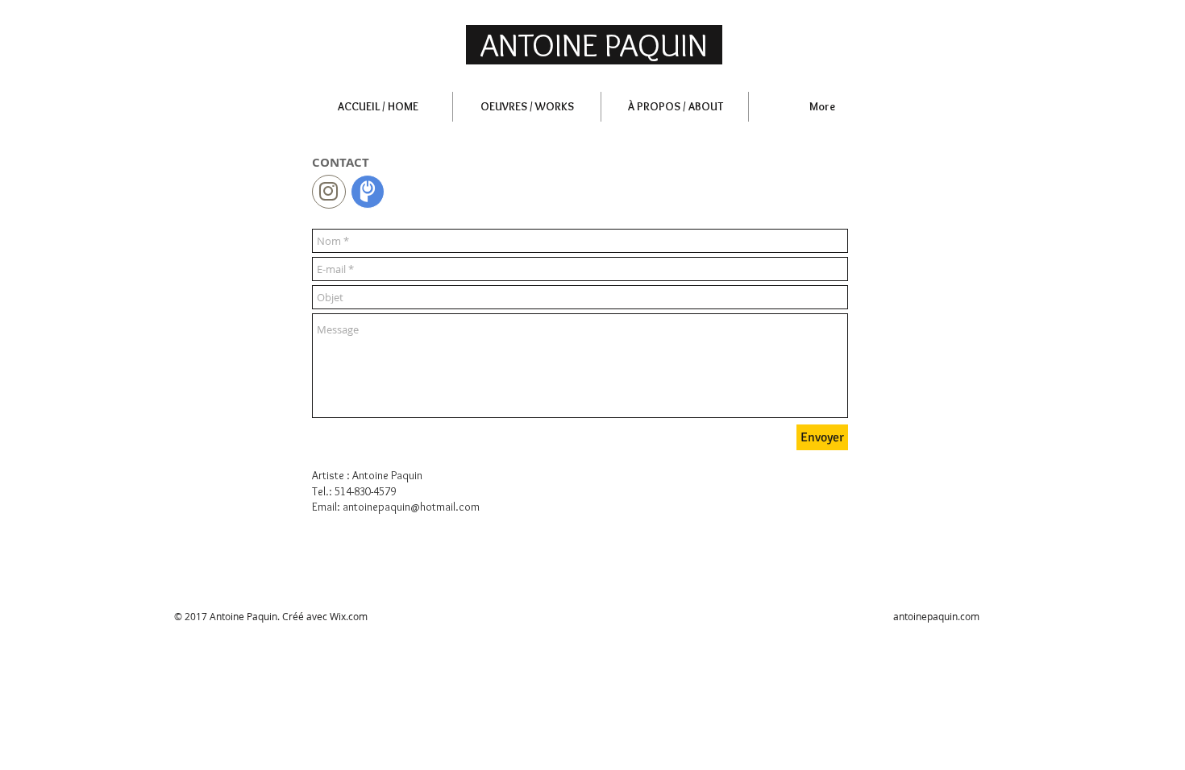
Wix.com (349, 616)
